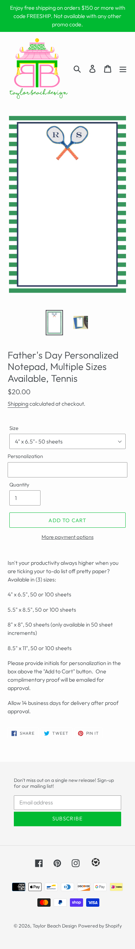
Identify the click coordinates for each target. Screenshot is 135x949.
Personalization (25, 456)
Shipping (18, 403)
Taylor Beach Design (55, 926)
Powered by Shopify (100, 926)
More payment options (67, 537)
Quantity (19, 484)
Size (13, 428)
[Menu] (122, 68)
